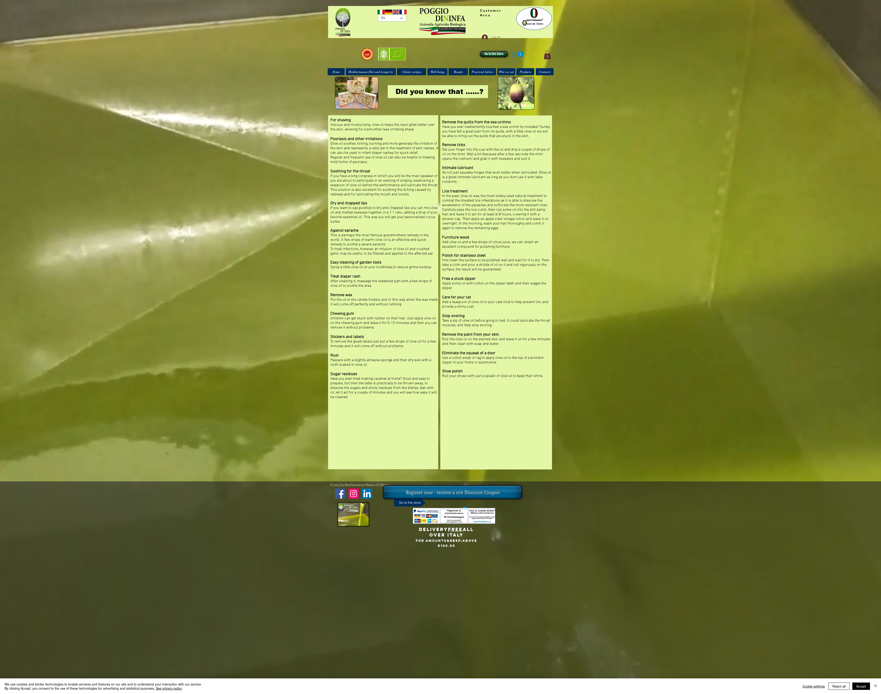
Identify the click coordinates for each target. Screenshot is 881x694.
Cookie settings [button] (814, 686)
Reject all (839, 686)
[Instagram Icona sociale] (353, 494)
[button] (517, 54)
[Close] (875, 686)
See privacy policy (169, 688)
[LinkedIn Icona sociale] (367, 494)
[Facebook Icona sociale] (340, 494)
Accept (861, 686)
